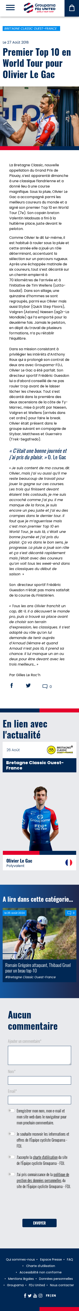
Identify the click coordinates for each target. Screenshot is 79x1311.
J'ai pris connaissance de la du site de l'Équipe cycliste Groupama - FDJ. (44, 1180)
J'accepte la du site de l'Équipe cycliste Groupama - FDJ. (42, 1160)
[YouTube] (35, 1295)
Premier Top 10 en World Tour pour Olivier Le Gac (37, 63)
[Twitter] (29, 1295)
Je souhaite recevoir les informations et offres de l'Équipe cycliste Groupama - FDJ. (43, 1140)
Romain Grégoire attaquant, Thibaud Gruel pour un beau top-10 (38, 967)
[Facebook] (25, 1295)
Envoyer (39, 1223)
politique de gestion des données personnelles (43, 1177)
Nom (12, 1071)
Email (12, 1091)
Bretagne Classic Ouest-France (30, 28)
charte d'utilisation (45, 1157)
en (54, 1295)
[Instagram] (40, 1295)
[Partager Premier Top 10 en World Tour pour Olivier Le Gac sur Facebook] (15, 685)
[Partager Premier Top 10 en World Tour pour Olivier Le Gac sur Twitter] (32, 685)
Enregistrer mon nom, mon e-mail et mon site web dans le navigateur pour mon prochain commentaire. (41, 1116)
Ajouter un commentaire (24, 1041)
